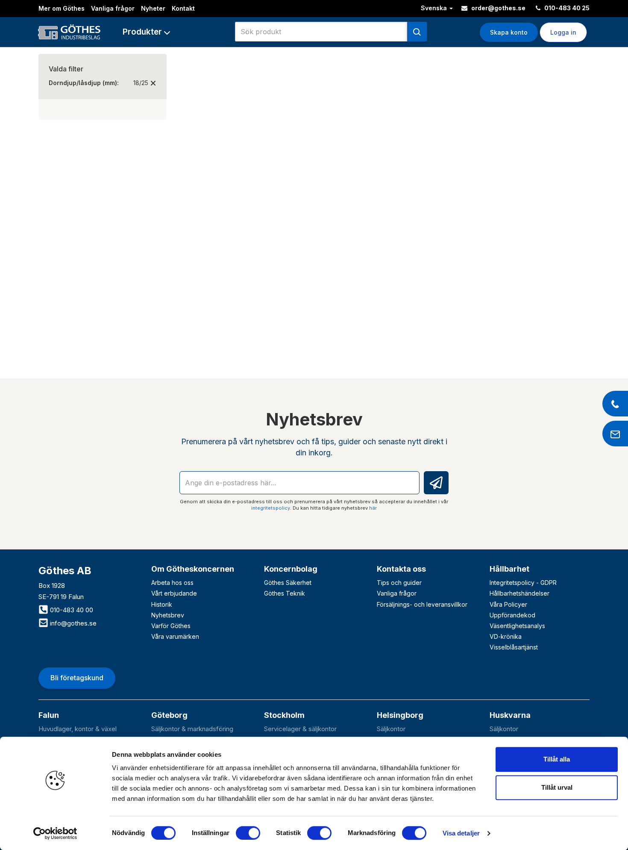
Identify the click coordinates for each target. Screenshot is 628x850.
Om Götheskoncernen (192, 568)
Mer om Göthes (61, 8)
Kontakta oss (401, 568)
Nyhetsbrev (167, 615)
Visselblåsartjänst (514, 647)
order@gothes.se (497, 8)
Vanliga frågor (113, 8)
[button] (146, 32)
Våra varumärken (175, 636)
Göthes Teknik (284, 593)
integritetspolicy (270, 508)
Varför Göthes (171, 625)
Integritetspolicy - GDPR (523, 582)
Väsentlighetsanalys (517, 625)
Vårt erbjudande (174, 593)
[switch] (248, 833)
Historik (161, 604)
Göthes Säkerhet (287, 582)
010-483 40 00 (70, 610)
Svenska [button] (435, 8)
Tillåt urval (556, 787)
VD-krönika (506, 636)
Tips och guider (399, 582)
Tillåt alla (556, 759)
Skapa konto (509, 32)
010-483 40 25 (566, 8)
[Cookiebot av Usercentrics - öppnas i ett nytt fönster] (55, 833)
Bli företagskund (76, 677)
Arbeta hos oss (172, 582)
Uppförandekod (512, 615)
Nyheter (153, 8)
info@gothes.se (72, 623)
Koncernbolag (290, 568)
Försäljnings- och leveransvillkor (422, 604)
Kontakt (183, 8)
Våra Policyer (508, 604)
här (373, 508)
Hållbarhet (509, 568)
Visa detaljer (461, 833)
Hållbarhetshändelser (519, 593)
